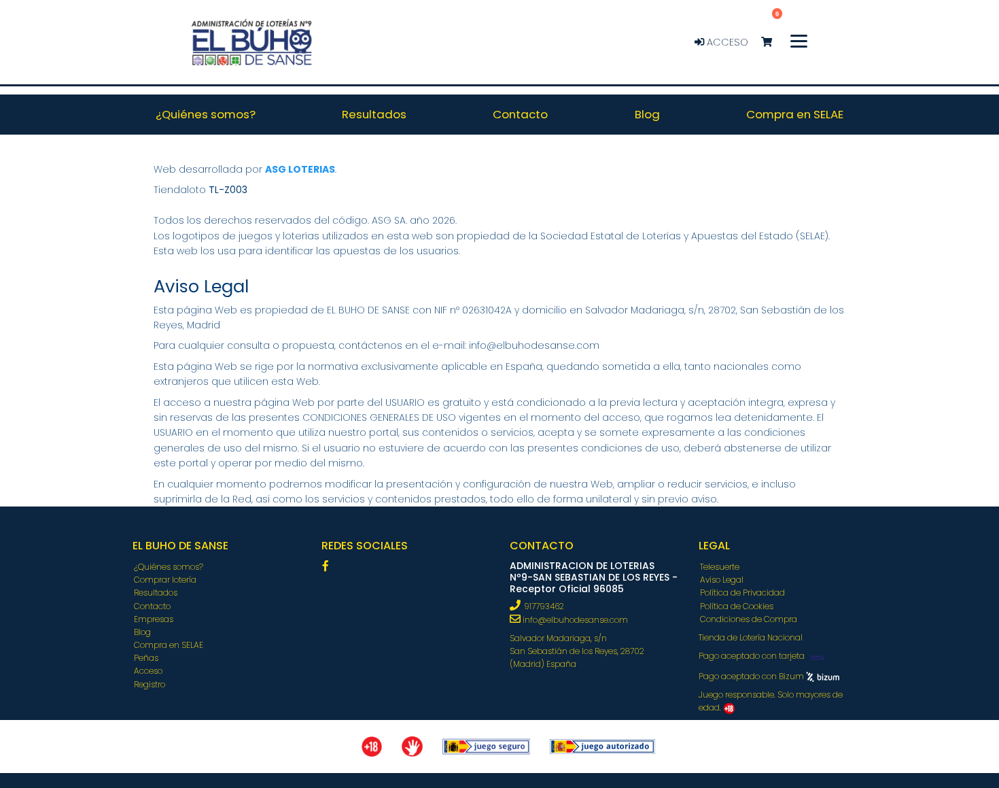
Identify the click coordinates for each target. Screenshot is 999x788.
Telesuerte (719, 566)
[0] (773, 42)
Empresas (153, 619)
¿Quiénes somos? (168, 566)
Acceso (726, 42)
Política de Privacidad (742, 592)
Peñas (146, 658)
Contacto (152, 606)
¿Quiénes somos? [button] (206, 114)
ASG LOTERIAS (300, 169)
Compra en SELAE (168, 645)
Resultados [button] (374, 114)
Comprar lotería (165, 579)
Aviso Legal (721, 579)
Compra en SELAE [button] (794, 114)
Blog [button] (647, 114)
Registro (149, 684)
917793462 (544, 606)
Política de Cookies (736, 606)
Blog (142, 632)
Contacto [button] (520, 114)
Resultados (155, 592)
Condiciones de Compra (748, 619)
